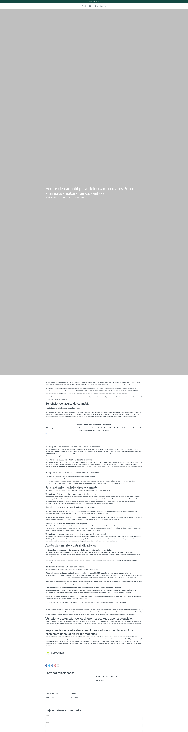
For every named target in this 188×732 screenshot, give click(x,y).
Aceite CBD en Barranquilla (107, 676)
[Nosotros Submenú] (107, 6)
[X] (49, 665)
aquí (109, 424)
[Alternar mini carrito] (143, 6)
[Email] (58, 665)
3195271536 (105, 430)
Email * (47, 722)
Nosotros (103, 6)
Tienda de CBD (86, 6)
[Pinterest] (55, 665)
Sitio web (48, 729)
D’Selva (73, 694)
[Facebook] (46, 665)
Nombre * (48, 715)
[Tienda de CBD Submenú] (92, 6)
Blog (96, 6)
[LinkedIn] (52, 665)
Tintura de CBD (52, 694)
